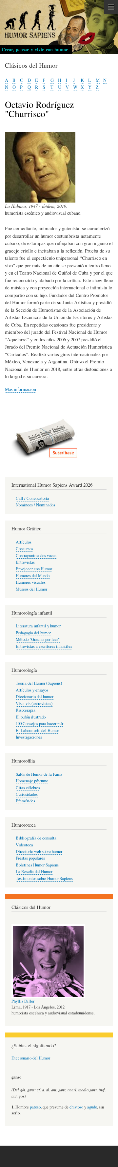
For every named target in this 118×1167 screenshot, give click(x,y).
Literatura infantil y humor (38, 626)
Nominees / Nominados (35, 505)
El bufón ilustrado (31, 717)
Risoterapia (25, 710)
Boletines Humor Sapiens (37, 865)
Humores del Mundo (32, 575)
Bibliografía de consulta (36, 838)
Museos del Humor (31, 589)
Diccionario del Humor (30, 1058)
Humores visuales (31, 582)
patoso (35, 1107)
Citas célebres (28, 787)
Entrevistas (25, 562)
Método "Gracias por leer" (38, 639)
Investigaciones (29, 737)
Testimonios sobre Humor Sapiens (44, 878)
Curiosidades (27, 794)
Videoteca (24, 845)
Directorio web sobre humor (39, 851)
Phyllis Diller (22, 1001)
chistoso (76, 1107)
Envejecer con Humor (34, 568)
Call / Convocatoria (32, 498)
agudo (92, 1107)
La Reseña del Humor (34, 871)
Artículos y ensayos (32, 690)
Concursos (24, 548)
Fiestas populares (30, 858)
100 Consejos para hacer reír (39, 723)
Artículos (23, 542)
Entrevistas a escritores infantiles (44, 646)
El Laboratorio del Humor (37, 730)
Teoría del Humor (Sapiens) (39, 683)
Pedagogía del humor (33, 633)
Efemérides (25, 801)
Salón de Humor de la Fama (39, 774)
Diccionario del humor (34, 696)
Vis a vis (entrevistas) (34, 703)
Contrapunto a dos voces (36, 555)
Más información (20, 389)
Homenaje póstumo (32, 781)
